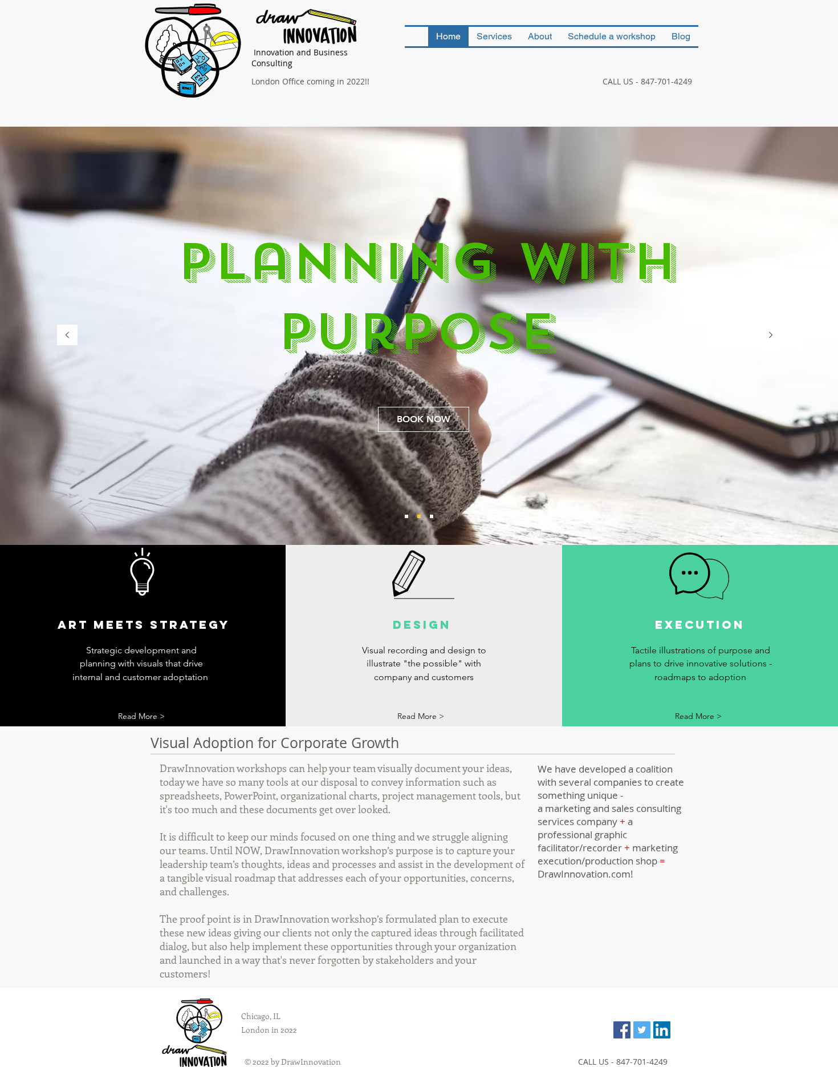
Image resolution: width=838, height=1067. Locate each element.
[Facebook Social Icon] (621, 1029)
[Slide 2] (419, 516)
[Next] (770, 336)
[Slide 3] (431, 516)
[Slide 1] (406, 516)
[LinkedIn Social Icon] (661, 1029)
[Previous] (67, 336)
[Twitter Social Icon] (641, 1029)
